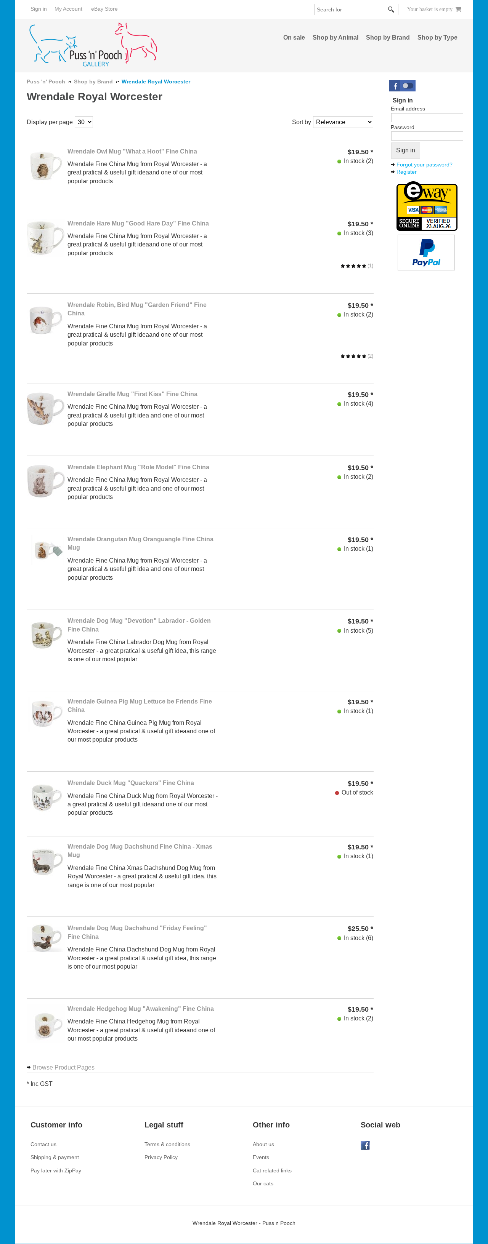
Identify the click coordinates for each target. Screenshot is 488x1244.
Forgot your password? (424, 164)
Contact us (43, 1144)
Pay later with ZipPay (55, 1170)
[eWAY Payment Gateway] (427, 205)
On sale (294, 37)
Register (406, 172)
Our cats (263, 1183)
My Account (68, 9)
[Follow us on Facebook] (365, 1145)
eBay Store (104, 9)
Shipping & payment (54, 1157)
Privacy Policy (161, 1157)
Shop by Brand (388, 37)
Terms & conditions (167, 1144)
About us (263, 1144)
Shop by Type (437, 37)
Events (261, 1157)
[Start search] (391, 9)
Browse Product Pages (63, 1067)
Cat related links (272, 1170)
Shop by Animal (335, 37)
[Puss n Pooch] (94, 45)
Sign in (38, 9)
